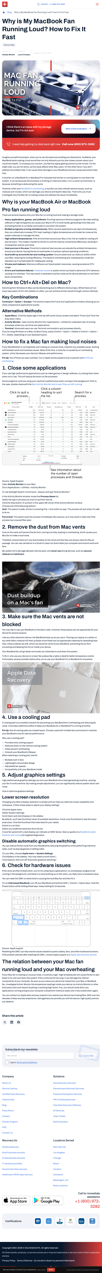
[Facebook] (40, 1267)
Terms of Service (24, 1260)
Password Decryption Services (67, 1094)
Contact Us (7, 1133)
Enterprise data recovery (13, 1158)
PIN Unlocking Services (64, 1099)
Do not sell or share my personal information (54, 1260)
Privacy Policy (8, 1260)
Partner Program (10, 1122)
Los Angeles (59, 1152)
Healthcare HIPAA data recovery (17, 1174)
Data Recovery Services (64, 1083)
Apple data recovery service (84, 955)
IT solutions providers (12, 1163)
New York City (59, 1147)
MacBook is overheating (32, 188)
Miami (56, 1163)
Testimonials (8, 1099)
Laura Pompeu (24, 55)
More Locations (60, 1185)
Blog (9, 12)
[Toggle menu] (97, 4)
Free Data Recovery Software (67, 1105)
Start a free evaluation (76, 129)
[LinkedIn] (45, 1267)
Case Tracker (59, 1116)
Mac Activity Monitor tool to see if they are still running (57, 384)
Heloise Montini (8, 55)
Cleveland (58, 1174)
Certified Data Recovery (13, 1094)
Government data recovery (14, 1169)
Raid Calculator (60, 1122)
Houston (57, 1169)
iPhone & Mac (9, 45)
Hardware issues (42, 270)
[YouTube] (61, 1267)
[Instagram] (51, 1267)
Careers (6, 1116)
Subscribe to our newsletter (21, 1049)
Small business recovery (13, 1152)
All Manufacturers (10, 1147)
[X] (56, 1267)
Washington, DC (61, 1180)
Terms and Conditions (26, 1062)
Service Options (9, 1088)
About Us (6, 1083)
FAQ (4, 1127)
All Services (58, 1110)
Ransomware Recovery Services (68, 1088)
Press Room (8, 1110)
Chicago (57, 1158)
